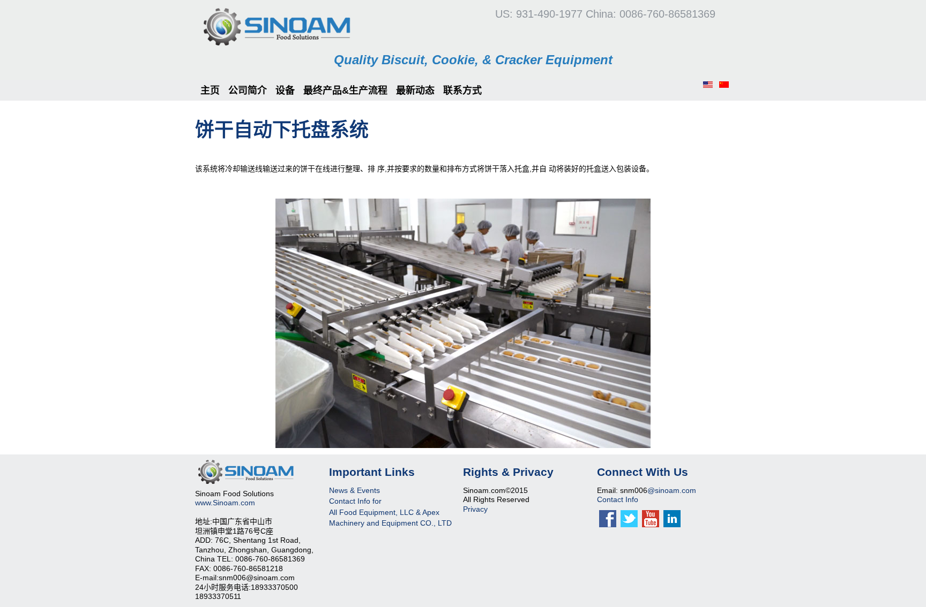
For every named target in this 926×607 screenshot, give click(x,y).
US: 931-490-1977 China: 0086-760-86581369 (605, 14)
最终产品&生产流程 (345, 90)
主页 (210, 90)
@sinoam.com (671, 490)
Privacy (475, 509)
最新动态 (415, 90)
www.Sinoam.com (225, 502)
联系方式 (462, 90)
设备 (285, 90)
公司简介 (247, 90)
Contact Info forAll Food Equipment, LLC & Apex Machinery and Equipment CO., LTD (390, 512)
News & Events (354, 490)
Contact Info (617, 499)
